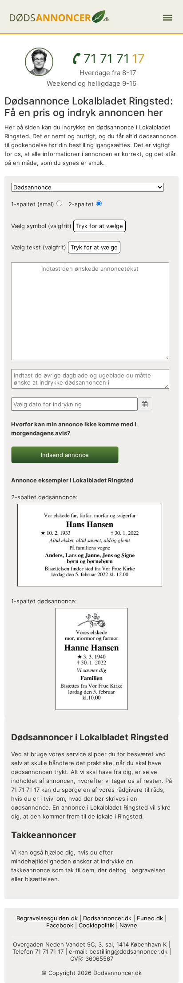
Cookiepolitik (96, 925)
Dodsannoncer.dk (107, 918)
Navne (128, 925)
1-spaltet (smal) (32, 204)
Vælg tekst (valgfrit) (38, 247)
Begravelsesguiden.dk (47, 918)
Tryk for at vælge (99, 225)
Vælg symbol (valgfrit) (41, 225)
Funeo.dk (150, 918)
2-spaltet (81, 204)
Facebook (59, 925)
